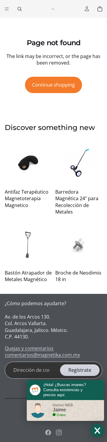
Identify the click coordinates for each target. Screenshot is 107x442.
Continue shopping (53, 84)
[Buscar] (19, 8)
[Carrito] (99, 8)
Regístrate (79, 370)
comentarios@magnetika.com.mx (42, 355)
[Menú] (7, 9)
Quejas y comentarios (29, 348)
